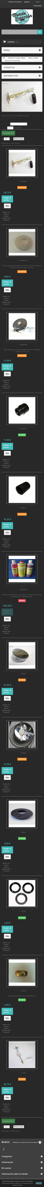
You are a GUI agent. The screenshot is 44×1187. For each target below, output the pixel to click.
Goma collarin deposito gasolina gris (22, 258)
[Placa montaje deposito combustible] (22, 972)
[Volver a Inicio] (4, 58)
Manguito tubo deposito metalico (22, 506)
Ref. (19, 181)
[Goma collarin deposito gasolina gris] (22, 242)
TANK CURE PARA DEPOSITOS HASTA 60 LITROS (22, 586)
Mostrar (4, 128)
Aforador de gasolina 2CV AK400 (22, 1071)
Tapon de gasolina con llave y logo (22, 751)
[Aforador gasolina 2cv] (22, 163)
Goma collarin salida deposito (22, 830)
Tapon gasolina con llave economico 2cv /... (22, 342)
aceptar (38, 1183)
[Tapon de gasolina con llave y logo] (22, 734)
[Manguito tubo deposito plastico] (22, 410)
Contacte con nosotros (14, 1)
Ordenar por (6, 124)
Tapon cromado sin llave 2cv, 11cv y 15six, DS (22, 671)
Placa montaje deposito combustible (22, 989)
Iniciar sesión (37, 5)
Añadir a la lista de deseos (6, 214)
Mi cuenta (6, 1168)
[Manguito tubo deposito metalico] (22, 489)
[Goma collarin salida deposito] (22, 814)
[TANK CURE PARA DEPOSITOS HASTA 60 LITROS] (22, 569)
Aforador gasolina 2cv (22, 179)
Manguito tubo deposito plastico (22, 426)
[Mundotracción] (22, 16)
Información (11, 75)
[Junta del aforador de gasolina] (22, 893)
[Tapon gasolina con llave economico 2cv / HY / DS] (22, 326)
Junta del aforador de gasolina (22, 909)
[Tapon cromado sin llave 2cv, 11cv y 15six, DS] (22, 655)
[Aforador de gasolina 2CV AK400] (22, 1054)
